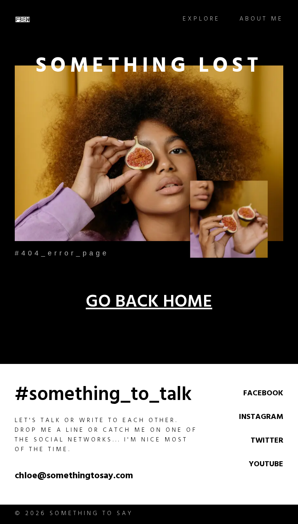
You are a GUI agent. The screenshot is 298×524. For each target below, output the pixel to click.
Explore (201, 19)
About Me (261, 19)
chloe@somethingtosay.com (74, 477)
